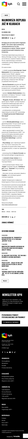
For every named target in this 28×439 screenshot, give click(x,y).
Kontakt (4, 365)
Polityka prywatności (6, 432)
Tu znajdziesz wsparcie (11, 322)
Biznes (3, 420)
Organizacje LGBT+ (7, 409)
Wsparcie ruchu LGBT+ (8, 381)
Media (3, 29)
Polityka (4, 418)
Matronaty (4, 425)
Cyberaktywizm (6, 389)
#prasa (8, 211)
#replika (13, 211)
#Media (3, 211)
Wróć (6, 15)
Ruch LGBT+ (5, 422)
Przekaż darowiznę (7, 368)
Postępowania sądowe (8, 376)
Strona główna (6, 361)
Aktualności (5, 363)
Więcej (6, 281)
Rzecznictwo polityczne (8, 378)
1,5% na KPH (5, 396)
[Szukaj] (18, 4)
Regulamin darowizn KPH (8, 398)
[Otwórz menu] (24, 4)
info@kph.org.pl (5, 348)
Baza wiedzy (5, 407)
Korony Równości (6, 392)
